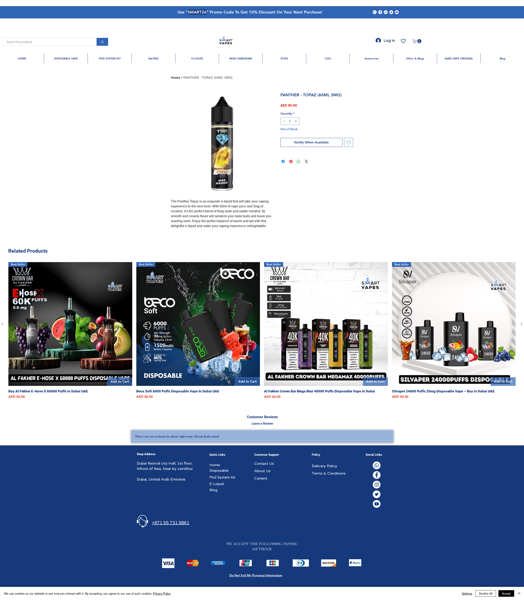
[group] (262, 331)
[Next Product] (521, 323)
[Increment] (296, 121)
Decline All (485, 593)
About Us (262, 471)
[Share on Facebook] (283, 161)
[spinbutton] (290, 121)
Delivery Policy (324, 466)
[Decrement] (283, 121)
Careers (260, 478)
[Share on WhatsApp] (298, 161)
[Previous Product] (2, 323)
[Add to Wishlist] (348, 142)
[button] (417, 41)
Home (175, 78)
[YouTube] (397, 12)
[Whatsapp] (375, 12)
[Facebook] (380, 12)
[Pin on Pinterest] (290, 161)
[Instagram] (386, 12)
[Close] (519, 593)
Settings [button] (467, 593)
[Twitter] (391, 12)
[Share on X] (306, 161)
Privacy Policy (162, 593)
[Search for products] (102, 42)
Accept (506, 593)
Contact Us (264, 463)
